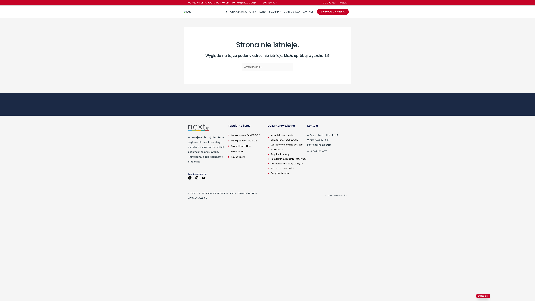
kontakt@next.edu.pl (244, 2)
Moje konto (329, 2)
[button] (333, 12)
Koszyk (342, 2)
